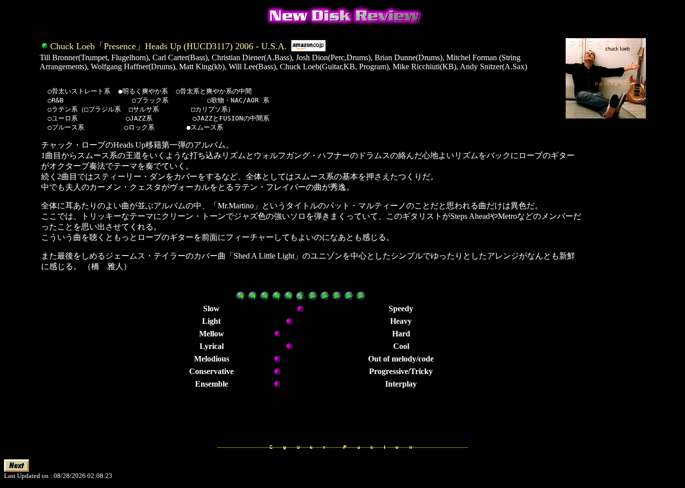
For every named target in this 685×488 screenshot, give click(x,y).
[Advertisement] (614, 290)
